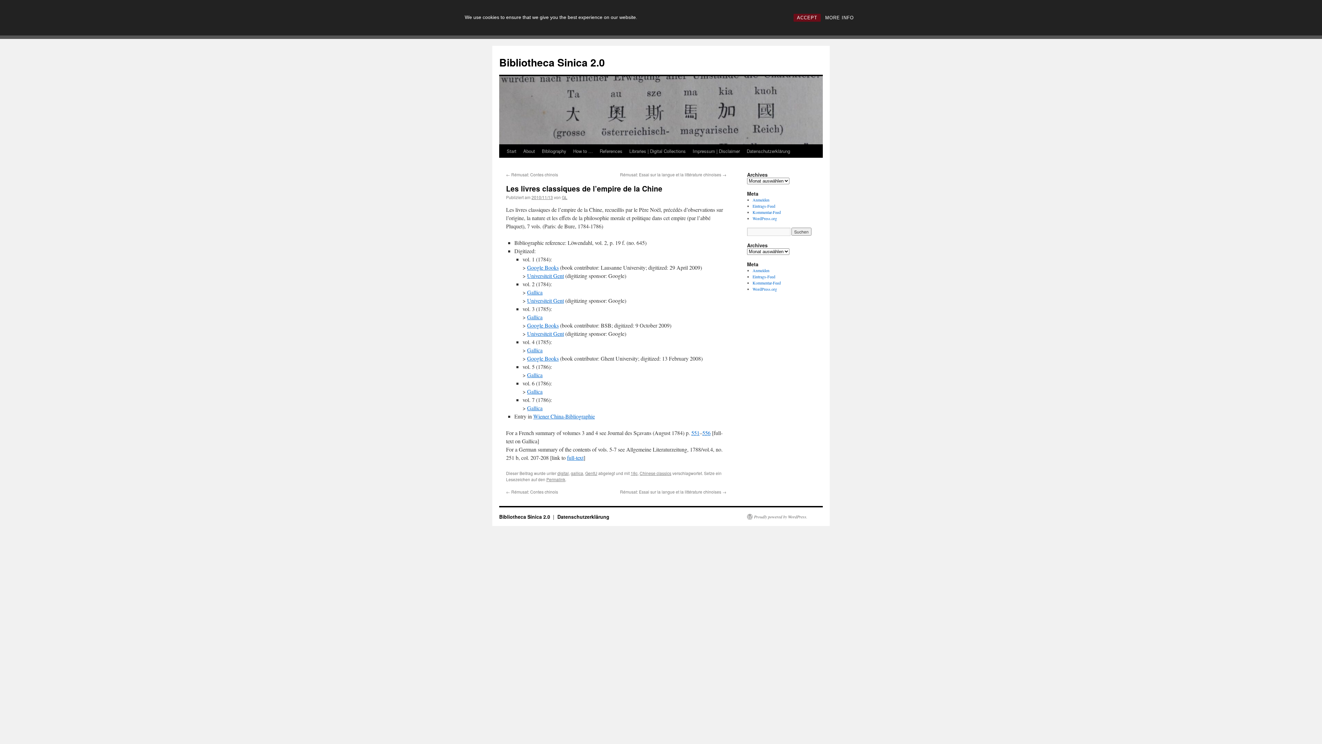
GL (564, 197)
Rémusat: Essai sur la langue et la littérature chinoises (673, 174)
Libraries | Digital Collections (657, 151)
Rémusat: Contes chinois (532, 174)
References (611, 151)
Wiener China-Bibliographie (564, 416)
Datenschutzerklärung (768, 151)
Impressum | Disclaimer (716, 151)
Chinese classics (655, 473)
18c (634, 473)
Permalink (555, 479)
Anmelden (761, 200)
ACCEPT (807, 17)
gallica (577, 473)
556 (706, 432)
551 (695, 432)
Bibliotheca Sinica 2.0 (552, 62)
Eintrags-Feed (764, 206)
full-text (575, 457)
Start (511, 151)
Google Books (543, 267)
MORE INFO (839, 17)
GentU (591, 473)
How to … (583, 151)
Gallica (535, 292)
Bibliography (554, 151)
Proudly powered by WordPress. (780, 516)
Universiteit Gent (545, 275)
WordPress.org (765, 218)
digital (563, 473)
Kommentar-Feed (767, 212)
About (529, 151)
